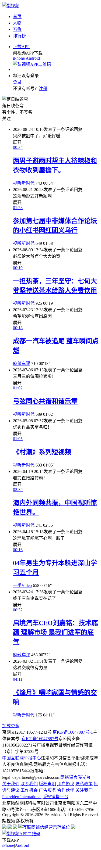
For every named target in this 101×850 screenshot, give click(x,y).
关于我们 (10, 783)
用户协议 (65, 783)
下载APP (21, 46)
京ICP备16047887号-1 (73, 732)
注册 (43, 88)
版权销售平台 (55, 796)
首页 (17, 16)
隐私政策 (84, 783)
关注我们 (84, 790)
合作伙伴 (65, 790)
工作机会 (29, 790)
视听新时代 (23, 183)
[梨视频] (10, 5)
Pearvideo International (21, 796)
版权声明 (47, 783)
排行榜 (19, 36)
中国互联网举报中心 (21, 758)
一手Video (22, 585)
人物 (17, 23)
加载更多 (10, 725)
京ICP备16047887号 (40, 738)
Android (33, 58)
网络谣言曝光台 (75, 777)
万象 (17, 29)
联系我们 (29, 783)
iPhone (19, 58)
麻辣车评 (21, 363)
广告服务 (47, 790)
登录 (17, 82)
